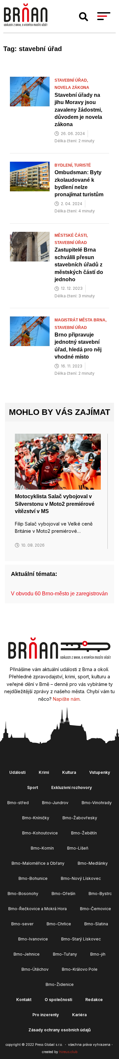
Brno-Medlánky (93, 863)
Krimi (44, 772)
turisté (82, 165)
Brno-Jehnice (27, 954)
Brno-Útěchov (35, 969)
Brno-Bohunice (33, 878)
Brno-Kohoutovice (40, 832)
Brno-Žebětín (84, 832)
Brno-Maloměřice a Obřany (38, 863)
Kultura (69, 772)
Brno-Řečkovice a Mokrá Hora (37, 908)
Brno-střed (18, 802)
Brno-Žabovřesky (79, 817)
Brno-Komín (42, 848)
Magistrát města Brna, (81, 320)
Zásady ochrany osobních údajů (59, 1029)
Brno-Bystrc (100, 893)
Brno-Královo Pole (80, 969)
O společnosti (58, 999)
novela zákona (72, 87)
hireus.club (68, 1052)
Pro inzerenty (45, 1014)
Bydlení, (64, 165)
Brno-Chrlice (59, 923)
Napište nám (66, 699)
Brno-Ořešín (63, 893)
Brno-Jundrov (55, 802)
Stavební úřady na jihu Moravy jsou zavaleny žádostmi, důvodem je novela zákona (78, 109)
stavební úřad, (72, 80)
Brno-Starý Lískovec (81, 939)
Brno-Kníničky (35, 817)
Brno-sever (22, 923)
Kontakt (23, 999)
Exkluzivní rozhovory (71, 787)
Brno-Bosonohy (23, 893)
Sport (32, 787)
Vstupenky (99, 772)
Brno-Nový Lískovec (81, 878)
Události (17, 772)
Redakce (94, 999)
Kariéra (79, 1014)
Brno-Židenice (60, 984)
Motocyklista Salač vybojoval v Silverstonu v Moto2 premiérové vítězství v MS (55, 504)
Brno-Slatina (96, 923)
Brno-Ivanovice (33, 939)
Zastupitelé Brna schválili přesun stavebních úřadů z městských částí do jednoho (79, 264)
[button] (83, 17)
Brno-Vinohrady (97, 802)
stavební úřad (71, 242)
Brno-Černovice (95, 908)
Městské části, (72, 235)
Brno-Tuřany (65, 954)
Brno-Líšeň (77, 848)
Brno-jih (97, 954)
